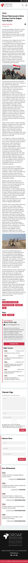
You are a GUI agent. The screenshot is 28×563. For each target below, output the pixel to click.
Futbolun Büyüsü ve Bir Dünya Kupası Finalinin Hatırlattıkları (13, 507)
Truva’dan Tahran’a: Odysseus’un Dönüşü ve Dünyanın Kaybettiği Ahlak (13, 496)
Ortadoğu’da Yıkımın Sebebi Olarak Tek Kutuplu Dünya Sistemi (13, 486)
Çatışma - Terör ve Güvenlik (10, 302)
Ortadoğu (10, 314)
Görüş (4, 13)
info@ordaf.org (14, 553)
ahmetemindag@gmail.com (13, 324)
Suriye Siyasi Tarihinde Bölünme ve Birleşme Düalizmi (13, 372)
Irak (4, 314)
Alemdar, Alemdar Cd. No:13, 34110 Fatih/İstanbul (14, 550)
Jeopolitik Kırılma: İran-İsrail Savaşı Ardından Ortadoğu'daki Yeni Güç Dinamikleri (13, 365)
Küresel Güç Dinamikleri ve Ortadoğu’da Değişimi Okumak (12, 378)
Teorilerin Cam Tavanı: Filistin (12, 353)
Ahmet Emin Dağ (7, 24)
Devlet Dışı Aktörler (8, 305)
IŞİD (4, 307)
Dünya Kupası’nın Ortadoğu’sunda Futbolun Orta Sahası (12, 517)
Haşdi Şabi (19, 305)
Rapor (5, 369)
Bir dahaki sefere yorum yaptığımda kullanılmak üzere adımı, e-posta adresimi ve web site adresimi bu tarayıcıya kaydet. (13, 426)
